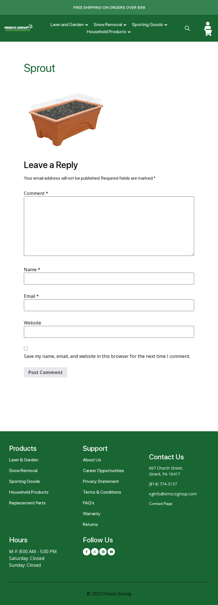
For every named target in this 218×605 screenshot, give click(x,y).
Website (32, 322)
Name (32, 269)
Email (31, 296)
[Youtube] (111, 551)
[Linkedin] (103, 551)
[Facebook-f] (86, 551)
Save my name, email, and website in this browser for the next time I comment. (107, 356)
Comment (36, 193)
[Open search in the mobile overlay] (187, 28)
